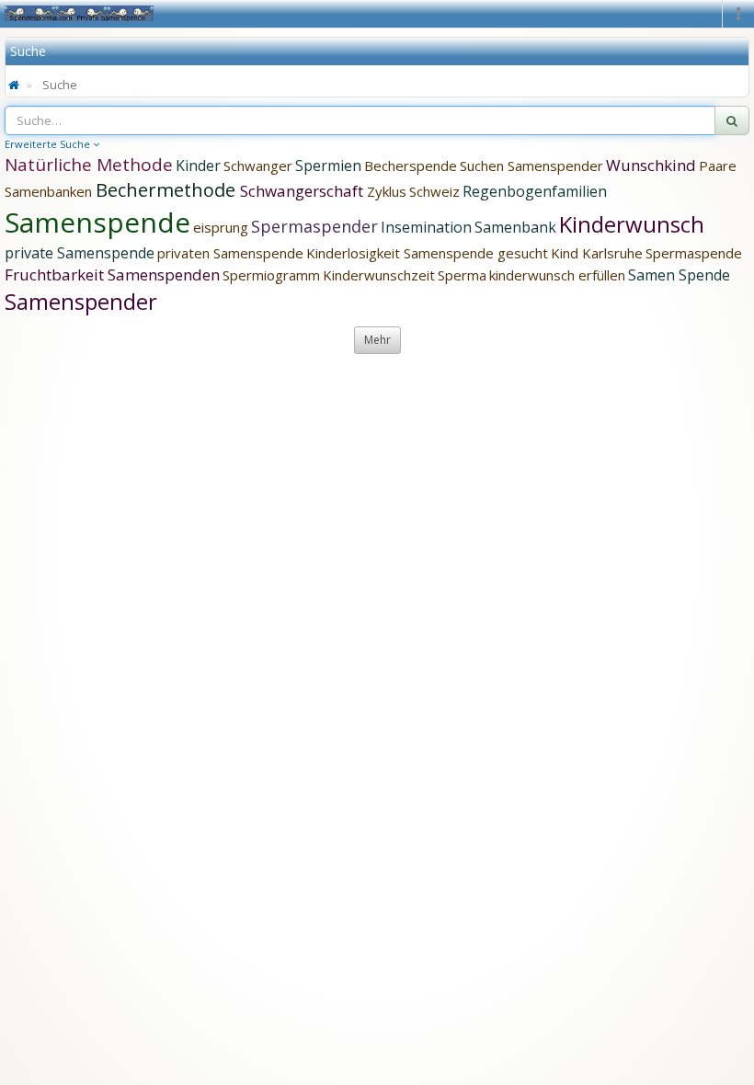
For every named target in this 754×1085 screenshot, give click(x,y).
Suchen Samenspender (531, 165)
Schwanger (257, 165)
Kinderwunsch (631, 224)
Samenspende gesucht (476, 253)
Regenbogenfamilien (535, 191)
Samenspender (81, 301)
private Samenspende (79, 253)
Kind (566, 253)
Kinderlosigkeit (355, 253)
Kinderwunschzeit (379, 275)
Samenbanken (50, 191)
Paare (718, 165)
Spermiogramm (271, 275)
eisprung (220, 227)
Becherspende (410, 165)
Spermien (328, 165)
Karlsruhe (612, 253)
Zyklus (386, 191)
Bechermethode (168, 189)
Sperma (462, 275)
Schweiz (434, 191)
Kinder (198, 165)
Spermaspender (314, 226)
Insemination (426, 227)
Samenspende (97, 222)
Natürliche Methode (89, 165)
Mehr (377, 340)
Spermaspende (693, 253)
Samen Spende (679, 275)
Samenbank (515, 227)
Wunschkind (651, 165)
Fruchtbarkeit (56, 274)
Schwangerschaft (303, 190)
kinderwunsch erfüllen (557, 275)
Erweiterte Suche (49, 144)
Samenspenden (164, 274)
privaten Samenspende (230, 253)
